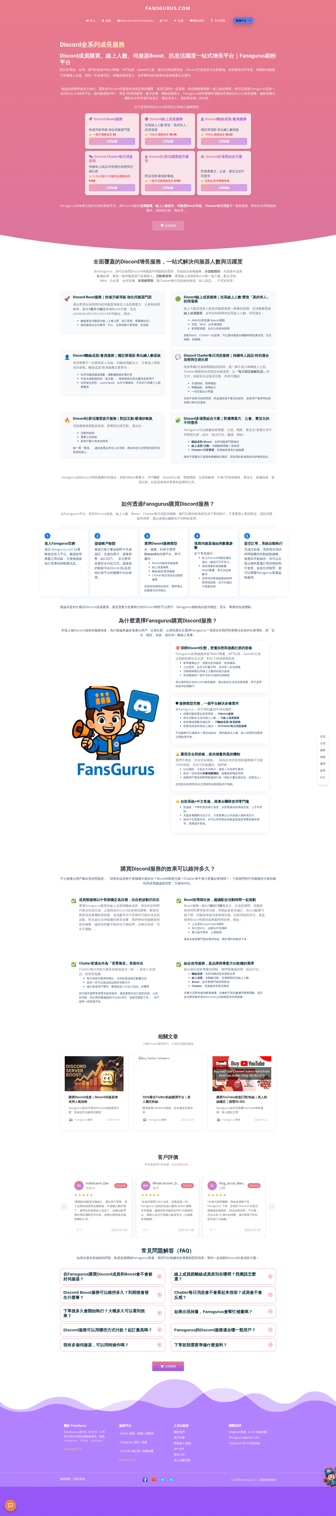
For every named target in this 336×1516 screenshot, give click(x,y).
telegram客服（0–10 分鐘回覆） (249, 1432)
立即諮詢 (224, 188)
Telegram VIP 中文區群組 (244, 1443)
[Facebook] (145, 1479)
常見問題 (219, 20)
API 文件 (179, 1449)
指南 (323, 756)
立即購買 (170, 225)
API (166, 20)
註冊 (180, 20)
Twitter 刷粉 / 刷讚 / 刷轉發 (137, 1433)
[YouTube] (153, 1479)
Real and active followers (137, 20)
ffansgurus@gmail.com (244, 1437)
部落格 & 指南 (182, 1443)
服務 (108, 20)
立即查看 (112, 141)
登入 (92, 20)
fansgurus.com (63, 549)
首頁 (323, 736)
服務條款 (65, 1479)
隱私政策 (79, 1479)
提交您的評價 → (181, 1164)
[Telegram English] (171, 1479)
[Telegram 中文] (162, 1479)
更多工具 (179, 1454)
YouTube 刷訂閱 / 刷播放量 (136, 1451)
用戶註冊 (179, 1437)
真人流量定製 (182, 1460)
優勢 (323, 763)
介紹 (323, 743)
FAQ (322, 777)
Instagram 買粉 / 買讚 (133, 1442)
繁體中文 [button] (241, 20)
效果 (323, 770)
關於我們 (198, 20)
